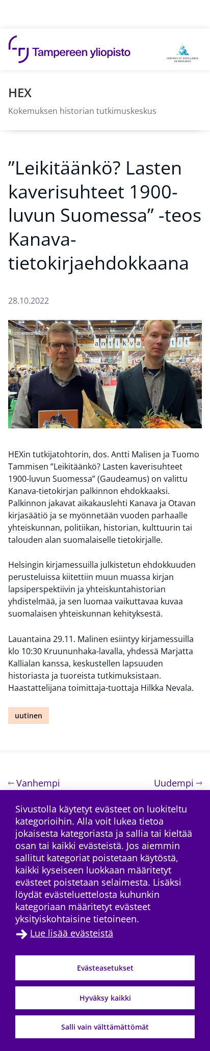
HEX (20, 92)
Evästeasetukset (105, 968)
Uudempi (178, 782)
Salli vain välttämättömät (105, 1027)
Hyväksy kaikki (105, 998)
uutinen (28, 715)
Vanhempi (37, 782)
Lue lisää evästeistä (71, 933)
